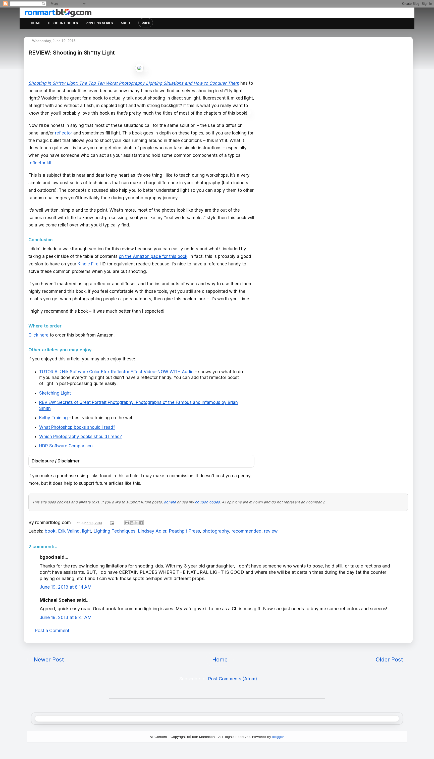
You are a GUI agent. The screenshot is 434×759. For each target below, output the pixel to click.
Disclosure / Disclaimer (56, 460)
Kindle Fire (88, 263)
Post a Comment (52, 630)
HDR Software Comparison (66, 445)
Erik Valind (69, 531)
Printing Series (99, 23)
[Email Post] (111, 522)
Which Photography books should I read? (80, 436)
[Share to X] (136, 522)
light (86, 531)
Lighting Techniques (114, 531)
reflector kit (39, 162)
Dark (146, 23)
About (126, 23)
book (50, 531)
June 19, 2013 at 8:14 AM (66, 587)
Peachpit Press (184, 531)
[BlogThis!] (131, 522)
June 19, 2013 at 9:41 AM (66, 617)
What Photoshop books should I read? (77, 427)
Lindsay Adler (152, 531)
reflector (63, 132)
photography (215, 531)
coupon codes (207, 502)
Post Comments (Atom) (232, 678)
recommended (246, 531)
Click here (38, 335)
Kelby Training (53, 417)
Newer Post (49, 659)
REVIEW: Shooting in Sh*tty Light (71, 52)
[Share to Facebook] (141, 522)
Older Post (389, 659)
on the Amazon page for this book (153, 256)
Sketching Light (55, 393)
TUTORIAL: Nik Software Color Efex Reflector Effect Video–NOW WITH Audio (116, 371)
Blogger (278, 737)
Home (36, 23)
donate (170, 502)
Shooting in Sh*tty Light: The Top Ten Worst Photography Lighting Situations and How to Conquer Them (133, 83)
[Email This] (126, 522)
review (271, 531)
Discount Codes (63, 23)
